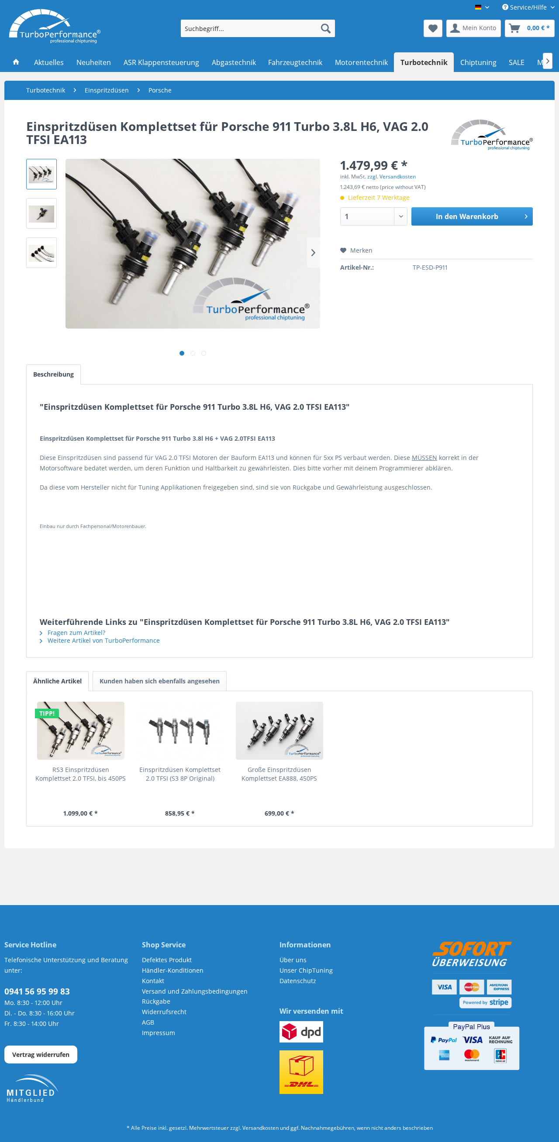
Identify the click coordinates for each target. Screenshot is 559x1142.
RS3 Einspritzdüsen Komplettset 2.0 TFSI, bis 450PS (80, 773)
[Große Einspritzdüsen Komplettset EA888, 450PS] (279, 730)
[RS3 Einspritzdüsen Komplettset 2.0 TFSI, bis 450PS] (80, 730)
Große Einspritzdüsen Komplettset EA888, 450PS (279, 773)
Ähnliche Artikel (57, 681)
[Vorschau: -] (41, 174)
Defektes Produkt (167, 960)
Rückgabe (156, 1001)
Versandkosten (260, 1128)
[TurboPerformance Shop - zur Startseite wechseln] (55, 26)
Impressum (158, 1033)
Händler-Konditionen (173, 970)
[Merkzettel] (433, 28)
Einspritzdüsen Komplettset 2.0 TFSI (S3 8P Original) (180, 773)
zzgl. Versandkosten (391, 176)
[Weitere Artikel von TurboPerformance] (492, 135)
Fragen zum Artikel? (75, 632)
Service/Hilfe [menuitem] (528, 7)
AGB (148, 1022)
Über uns (293, 960)
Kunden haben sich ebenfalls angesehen (160, 681)
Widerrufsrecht (164, 1012)
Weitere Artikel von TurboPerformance (103, 640)
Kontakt (153, 981)
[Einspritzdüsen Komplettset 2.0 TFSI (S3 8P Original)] (180, 730)
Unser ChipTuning (306, 970)
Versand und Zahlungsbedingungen (195, 991)
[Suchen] (326, 28)
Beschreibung (53, 374)
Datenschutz (298, 981)
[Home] (16, 62)
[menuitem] (258, 28)
